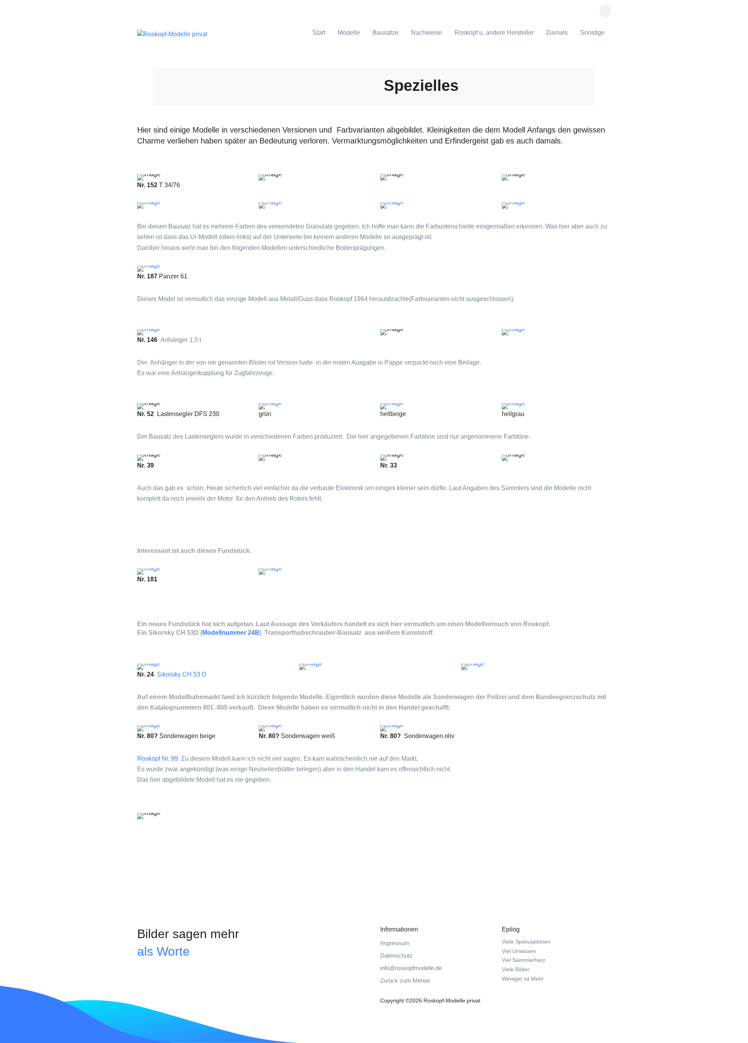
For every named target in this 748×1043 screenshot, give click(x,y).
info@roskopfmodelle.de (411, 968)
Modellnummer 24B (230, 632)
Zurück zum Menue (405, 980)
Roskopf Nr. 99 (157, 758)
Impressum (394, 943)
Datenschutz (396, 955)
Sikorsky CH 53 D (181, 674)
